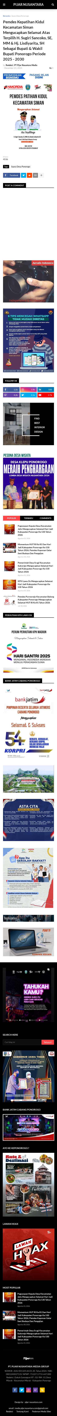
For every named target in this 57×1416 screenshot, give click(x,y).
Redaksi (9, 1411)
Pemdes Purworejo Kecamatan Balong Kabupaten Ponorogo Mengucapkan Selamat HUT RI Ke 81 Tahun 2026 (36, 599)
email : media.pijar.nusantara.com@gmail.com (28, 1408)
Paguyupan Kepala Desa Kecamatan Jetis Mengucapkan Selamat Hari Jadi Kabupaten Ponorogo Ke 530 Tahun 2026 (35, 530)
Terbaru (28, 518)
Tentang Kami (22, 1411)
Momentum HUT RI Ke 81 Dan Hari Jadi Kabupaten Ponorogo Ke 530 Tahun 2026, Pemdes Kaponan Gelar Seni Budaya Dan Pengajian (35, 549)
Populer (11, 518)
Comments (45, 518)
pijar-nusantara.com (33, 1402)
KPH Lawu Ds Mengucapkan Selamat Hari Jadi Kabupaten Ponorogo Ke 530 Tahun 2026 (35, 584)
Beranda (6, 16)
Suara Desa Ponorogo (20, 16)
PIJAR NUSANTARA (28, 4)
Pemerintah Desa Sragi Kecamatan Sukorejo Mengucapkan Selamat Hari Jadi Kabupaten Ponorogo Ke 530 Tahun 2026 (35, 567)
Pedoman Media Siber (41, 1411)
